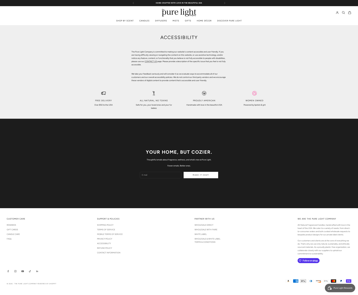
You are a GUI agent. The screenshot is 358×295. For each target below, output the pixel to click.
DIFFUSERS (161, 20)
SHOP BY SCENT (125, 20)
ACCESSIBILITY (104, 243)
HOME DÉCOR (204, 20)
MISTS (176, 20)
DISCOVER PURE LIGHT (229, 20)
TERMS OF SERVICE (106, 229)
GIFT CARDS (12, 229)
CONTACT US (151, 61)
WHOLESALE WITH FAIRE (206, 229)
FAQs (9, 239)
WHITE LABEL (201, 234)
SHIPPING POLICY (105, 225)
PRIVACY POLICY (104, 239)
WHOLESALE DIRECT (204, 225)
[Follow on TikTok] (30, 271)
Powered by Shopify (46, 284)
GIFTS (188, 20)
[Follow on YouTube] (22, 271)
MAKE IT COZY (201, 175)
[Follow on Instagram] (15, 271)
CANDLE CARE (13, 234)
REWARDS (11, 225)
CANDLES (144, 20)
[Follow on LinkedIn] (37, 271)
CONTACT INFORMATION (108, 253)
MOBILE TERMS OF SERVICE (110, 234)
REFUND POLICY (104, 248)
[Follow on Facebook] (8, 271)
